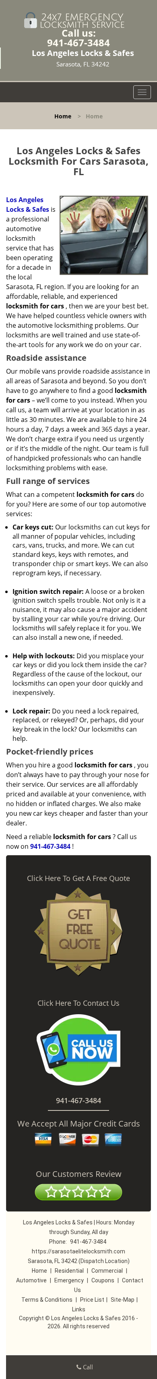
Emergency (69, 1280)
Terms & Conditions (46, 1299)
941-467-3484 (78, 42)
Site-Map (122, 1299)
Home (62, 116)
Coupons (102, 1280)
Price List (92, 1299)
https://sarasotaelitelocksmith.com (78, 1251)
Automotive (31, 1280)
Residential (69, 1270)
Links (78, 1309)
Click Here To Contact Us (78, 1003)
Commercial (107, 1270)
